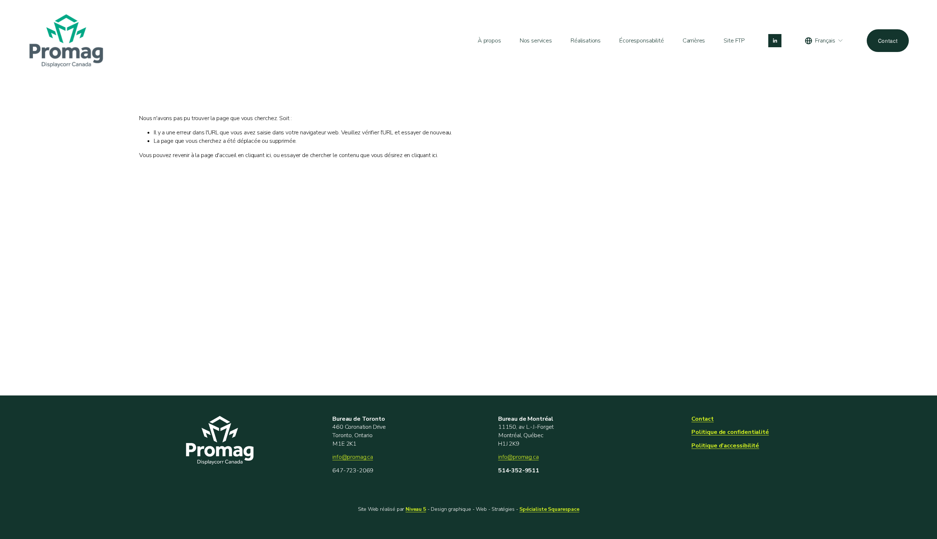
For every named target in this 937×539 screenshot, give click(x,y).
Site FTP (734, 41)
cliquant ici (258, 155)
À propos (489, 41)
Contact (888, 40)
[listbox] (824, 40)
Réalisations (586, 41)
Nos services (536, 41)
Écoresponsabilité (641, 41)
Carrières (694, 41)
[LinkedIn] (774, 40)
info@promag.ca (352, 457)
